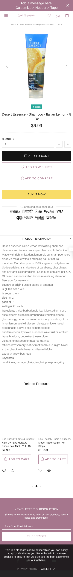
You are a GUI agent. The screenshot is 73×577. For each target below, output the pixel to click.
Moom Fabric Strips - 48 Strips (51, 444)
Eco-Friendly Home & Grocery (18, 439)
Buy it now (37, 194)
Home (13, 24)
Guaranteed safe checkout (36, 206)
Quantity (8, 139)
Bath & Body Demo (27, 15)
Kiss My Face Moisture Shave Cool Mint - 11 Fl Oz (16, 444)
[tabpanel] (18, 438)
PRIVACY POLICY (27, 568)
